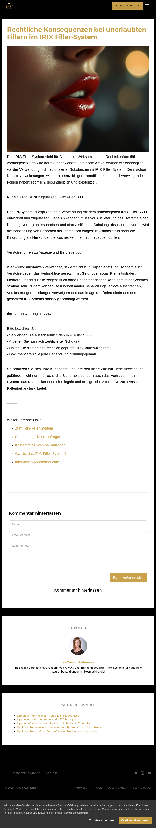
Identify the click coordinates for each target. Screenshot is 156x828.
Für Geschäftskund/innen (22, 772)
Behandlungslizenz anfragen (38, 437)
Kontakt (51, 772)
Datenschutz (117, 787)
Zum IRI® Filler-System (34, 428)
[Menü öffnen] (148, 6)
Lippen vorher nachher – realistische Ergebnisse (48, 715)
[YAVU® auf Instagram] (142, 773)
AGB (99, 787)
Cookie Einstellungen (76, 812)
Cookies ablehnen (101, 820)
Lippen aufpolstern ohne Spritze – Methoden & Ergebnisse (54, 723)
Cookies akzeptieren (135, 820)
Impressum (82, 787)
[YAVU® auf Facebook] (136, 773)
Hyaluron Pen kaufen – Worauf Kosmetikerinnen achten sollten (57, 731)
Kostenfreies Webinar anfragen (40, 445)
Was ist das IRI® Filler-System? (40, 454)
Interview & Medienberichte (37, 462)
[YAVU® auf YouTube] (149, 773)
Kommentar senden (128, 577)
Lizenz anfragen (127, 5)
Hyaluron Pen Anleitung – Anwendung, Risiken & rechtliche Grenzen (60, 727)
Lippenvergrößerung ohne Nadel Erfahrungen (46, 719)
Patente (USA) (141, 787)
